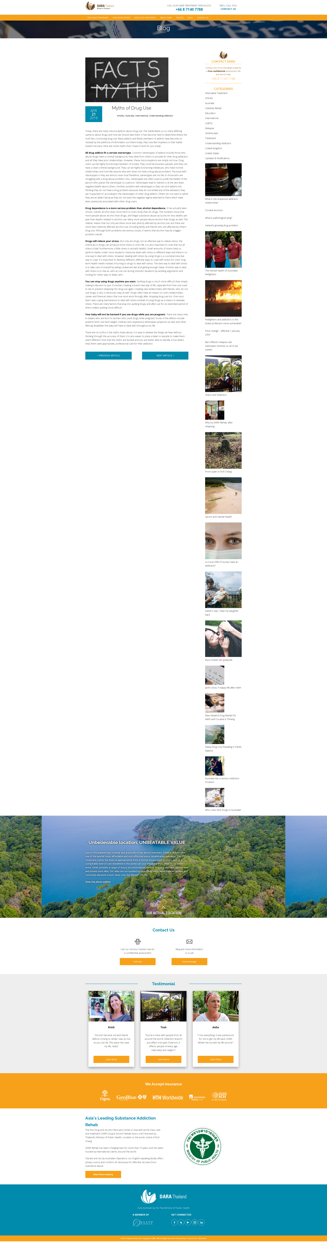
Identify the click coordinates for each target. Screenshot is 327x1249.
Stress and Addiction (216, 394)
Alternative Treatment (216, 93)
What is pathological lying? (218, 217)
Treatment (210, 138)
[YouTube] (188, 1222)
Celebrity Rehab (213, 108)
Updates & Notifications (217, 158)
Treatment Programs (97, 17)
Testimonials (211, 133)
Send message (189, 961)
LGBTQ (208, 123)
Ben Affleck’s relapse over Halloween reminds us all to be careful (221, 346)
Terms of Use (192, 1238)
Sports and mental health (218, 516)
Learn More (111, 1059)
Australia (129, 115)
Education (210, 113)
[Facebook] (174, 1222)
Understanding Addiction (161, 115)
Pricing (179, 17)
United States (212, 153)
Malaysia (209, 128)
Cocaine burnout (214, 210)
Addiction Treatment (145, 17)
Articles (120, 115)
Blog (190, 17)
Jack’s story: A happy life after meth (223, 687)
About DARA (166, 17)
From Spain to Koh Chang (218, 471)
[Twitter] (181, 1222)
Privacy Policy (181, 1238)
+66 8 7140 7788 (189, 9)
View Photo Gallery (103, 1174)
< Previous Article (108, 355)
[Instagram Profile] (195, 1222)
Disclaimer (202, 1238)
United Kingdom (213, 148)
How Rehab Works (121, 17)
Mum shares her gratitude (218, 659)
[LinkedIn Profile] (201, 1222)
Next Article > (165, 355)
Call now (138, 961)
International (141, 115)
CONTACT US (228, 8)
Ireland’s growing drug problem (221, 225)
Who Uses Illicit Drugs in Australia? (223, 809)
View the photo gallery (98, 881)
